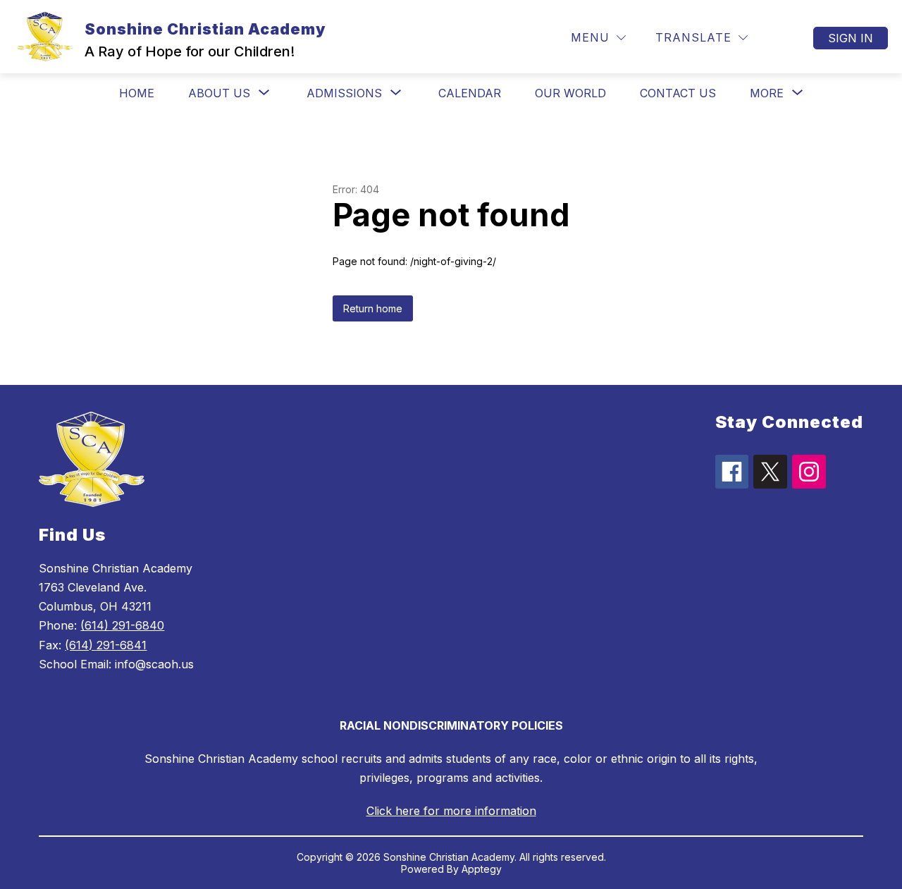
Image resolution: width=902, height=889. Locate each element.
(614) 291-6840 (122, 625)
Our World (570, 93)
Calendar (469, 93)
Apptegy (482, 869)
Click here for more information (451, 811)
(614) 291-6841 (106, 645)
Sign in (850, 38)
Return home (372, 308)
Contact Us (678, 93)
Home (136, 93)
